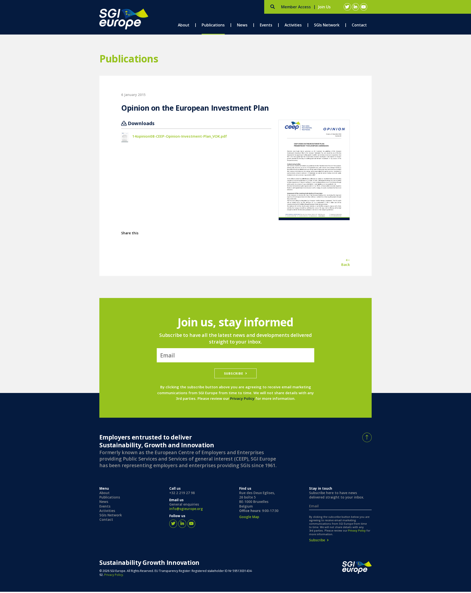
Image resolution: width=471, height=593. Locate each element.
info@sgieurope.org (186, 509)
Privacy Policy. (114, 575)
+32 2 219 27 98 (182, 493)
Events (104, 506)
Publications (109, 497)
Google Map (249, 516)
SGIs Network (110, 515)
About (104, 493)
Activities (107, 510)
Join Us (324, 7)
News (103, 501)
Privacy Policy (242, 398)
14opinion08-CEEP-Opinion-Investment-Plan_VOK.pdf (179, 136)
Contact (106, 519)
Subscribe (233, 373)
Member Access (296, 7)
